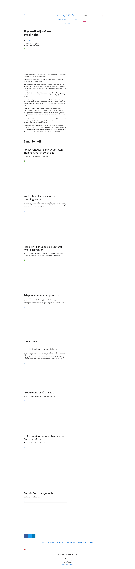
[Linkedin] (33, 536)
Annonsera (75, 16)
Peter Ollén (30, 40)
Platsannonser (62, 19)
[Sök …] (92, 15)
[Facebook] (26, 536)
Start (58, 16)
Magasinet (66, 16)
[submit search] (103, 16)
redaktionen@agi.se (67, 564)
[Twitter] (30, 536)
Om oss (67, 23)
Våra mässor (73, 19)
